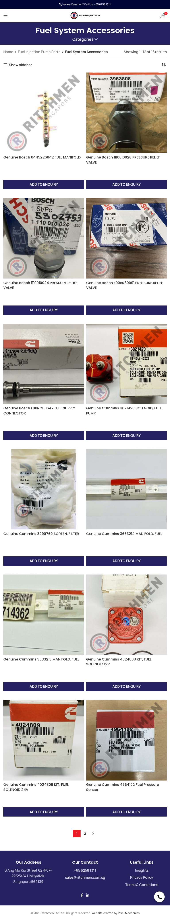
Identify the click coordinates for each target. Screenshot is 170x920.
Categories (82, 39)
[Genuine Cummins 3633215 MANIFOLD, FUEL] (43, 615)
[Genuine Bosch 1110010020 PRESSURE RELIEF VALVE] (126, 113)
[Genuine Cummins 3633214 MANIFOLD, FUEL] (126, 489)
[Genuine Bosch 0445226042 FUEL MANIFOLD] (43, 113)
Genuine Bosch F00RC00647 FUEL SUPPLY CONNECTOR (39, 411)
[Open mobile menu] (5, 15)
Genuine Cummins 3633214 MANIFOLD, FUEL (124, 533)
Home (8, 51)
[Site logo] (85, 15)
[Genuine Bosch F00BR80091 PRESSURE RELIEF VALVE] (126, 238)
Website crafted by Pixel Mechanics (116, 913)
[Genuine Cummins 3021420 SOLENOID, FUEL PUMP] (126, 364)
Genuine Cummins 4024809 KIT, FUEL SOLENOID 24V (36, 787)
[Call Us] (159, 896)
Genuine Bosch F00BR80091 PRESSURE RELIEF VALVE (124, 285)
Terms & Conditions (141, 884)
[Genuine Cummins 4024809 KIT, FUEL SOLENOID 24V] (43, 740)
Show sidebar (20, 65)
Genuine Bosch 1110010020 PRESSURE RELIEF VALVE (123, 160)
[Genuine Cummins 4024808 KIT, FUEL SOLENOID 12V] (126, 615)
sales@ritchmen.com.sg (85, 877)
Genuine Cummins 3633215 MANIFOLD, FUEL (41, 659)
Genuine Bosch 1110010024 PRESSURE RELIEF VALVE (40, 285)
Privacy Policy (141, 877)
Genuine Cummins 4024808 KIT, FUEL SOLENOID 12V (118, 662)
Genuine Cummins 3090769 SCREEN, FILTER (41, 533)
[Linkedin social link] (88, 895)
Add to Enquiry (44, 184)
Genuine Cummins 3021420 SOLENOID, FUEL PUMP (124, 411)
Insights (142, 870)
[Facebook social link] (82, 895)
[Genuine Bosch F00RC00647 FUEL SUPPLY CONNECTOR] (43, 364)
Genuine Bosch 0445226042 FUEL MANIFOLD (42, 157)
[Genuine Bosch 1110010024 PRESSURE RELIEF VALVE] (43, 238)
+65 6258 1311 (102, 4)
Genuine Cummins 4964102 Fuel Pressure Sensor (122, 787)
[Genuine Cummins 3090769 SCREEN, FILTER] (43, 489)
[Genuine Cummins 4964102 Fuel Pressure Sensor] (126, 740)
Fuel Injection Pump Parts (39, 51)
